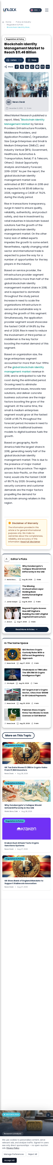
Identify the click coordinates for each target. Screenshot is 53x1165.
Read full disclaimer (30, 541)
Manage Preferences (14, 1154)
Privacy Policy (13, 1148)
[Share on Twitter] (22, 67)
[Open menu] (47, 10)
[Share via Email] (42, 67)
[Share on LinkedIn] (27, 67)
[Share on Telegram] (37, 67)
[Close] (48, 1115)
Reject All (32, 1154)
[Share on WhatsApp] (32, 67)
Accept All (9, 1160)
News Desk (19, 102)
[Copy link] (48, 67)
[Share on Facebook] (17, 67)
